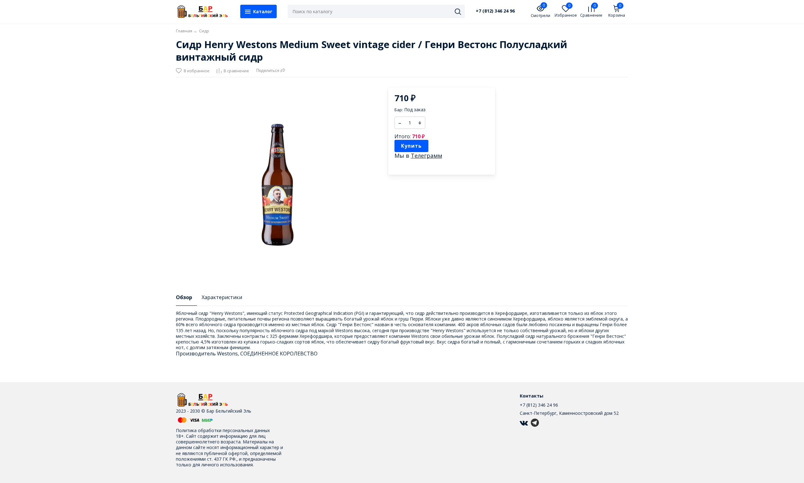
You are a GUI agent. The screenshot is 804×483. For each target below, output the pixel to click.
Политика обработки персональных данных (223, 430)
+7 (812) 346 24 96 (495, 11)
